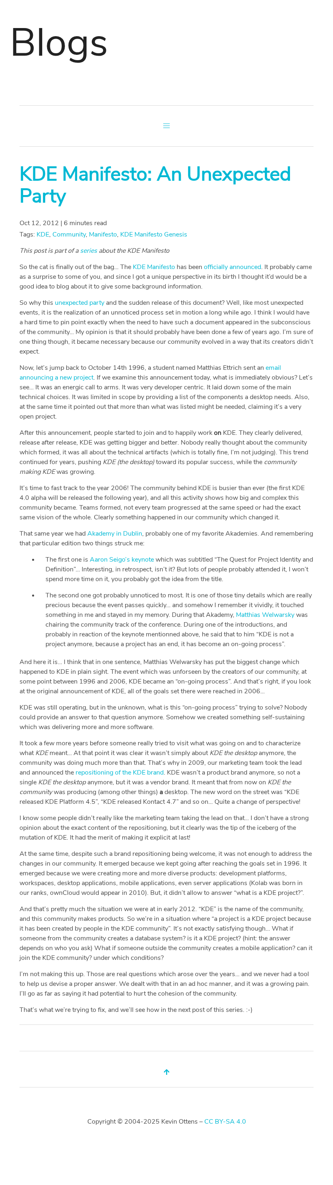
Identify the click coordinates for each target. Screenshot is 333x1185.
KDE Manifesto (154, 267)
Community (69, 234)
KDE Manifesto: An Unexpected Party (155, 185)
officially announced (232, 267)
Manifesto (103, 234)
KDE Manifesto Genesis (153, 234)
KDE (43, 234)
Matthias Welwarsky (265, 614)
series (88, 250)
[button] (166, 126)
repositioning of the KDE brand (120, 772)
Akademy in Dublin (114, 533)
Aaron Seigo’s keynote (122, 559)
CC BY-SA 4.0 (225, 1121)
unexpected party (79, 302)
